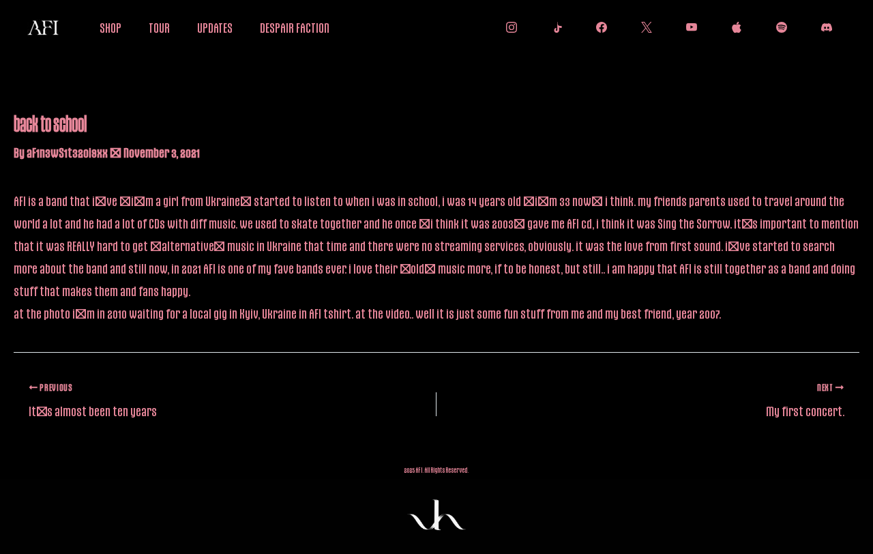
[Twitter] (643, 27)
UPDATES (215, 27)
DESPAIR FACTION (294, 27)
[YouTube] (688, 27)
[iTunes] (733, 27)
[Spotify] (778, 27)
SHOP (110, 27)
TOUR (159, 27)
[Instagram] (508, 27)
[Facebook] (598, 27)
